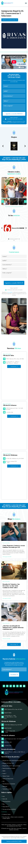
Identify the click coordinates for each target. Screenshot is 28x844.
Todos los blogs (13, 644)
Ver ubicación (13, 366)
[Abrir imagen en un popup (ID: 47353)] (14, 187)
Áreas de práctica (6, 801)
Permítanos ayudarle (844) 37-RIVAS (14, 841)
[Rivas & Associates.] (7, 3)
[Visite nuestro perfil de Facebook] (4, 686)
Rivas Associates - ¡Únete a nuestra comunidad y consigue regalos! (12, 817)
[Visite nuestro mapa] (24, 686)
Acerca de (4, 799)
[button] (7, 206)
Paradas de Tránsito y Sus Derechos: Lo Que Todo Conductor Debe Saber (11, 586)
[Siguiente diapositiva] (25, 146)
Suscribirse (13, 675)
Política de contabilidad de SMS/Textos (17, 825)
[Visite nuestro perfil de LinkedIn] (14, 686)
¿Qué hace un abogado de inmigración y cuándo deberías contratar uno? (13, 627)
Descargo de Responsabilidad (9, 809)
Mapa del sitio (5, 806)
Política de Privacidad (6, 824)
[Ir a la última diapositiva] (2, 228)
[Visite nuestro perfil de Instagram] (7, 686)
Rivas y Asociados (18, 828)
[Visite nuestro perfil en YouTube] (21, 686)
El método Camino (6, 814)
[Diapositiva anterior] (3, 146)
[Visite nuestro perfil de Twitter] (17, 686)
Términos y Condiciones (17, 824)
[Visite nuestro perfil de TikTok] (10, 686)
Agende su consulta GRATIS (13, 114)
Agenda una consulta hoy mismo (9, 19)
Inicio (3, 796)
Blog (3, 804)
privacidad (10, 292)
